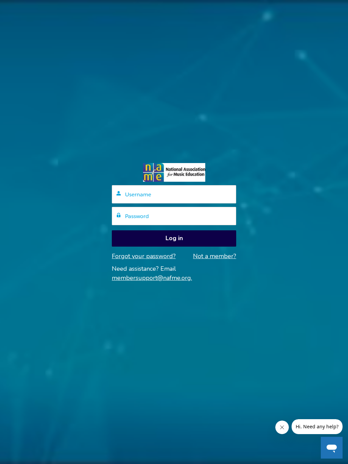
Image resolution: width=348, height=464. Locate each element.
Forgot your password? (144, 256)
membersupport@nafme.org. (152, 278)
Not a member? (214, 256)
